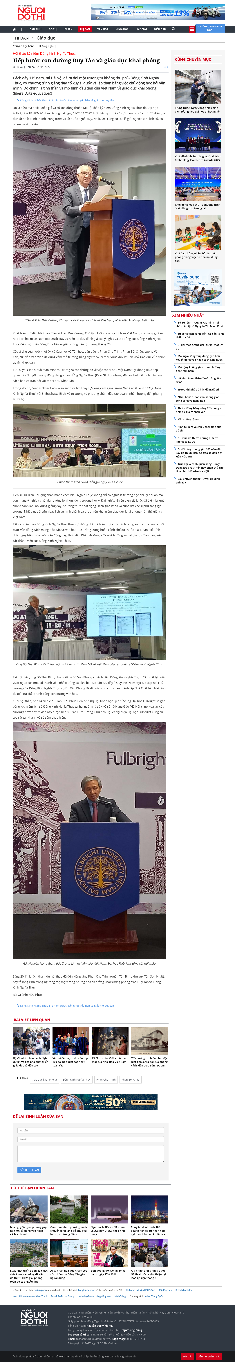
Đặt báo (187, 1356)
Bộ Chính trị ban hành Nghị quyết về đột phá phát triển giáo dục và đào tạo (30, 1061)
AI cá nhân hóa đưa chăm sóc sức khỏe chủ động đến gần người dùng (68, 1274)
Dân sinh (35, 29)
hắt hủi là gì (120, 1296)
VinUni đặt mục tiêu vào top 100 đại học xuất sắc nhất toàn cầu (70, 1061)
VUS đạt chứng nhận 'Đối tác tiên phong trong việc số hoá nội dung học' (196, 257)
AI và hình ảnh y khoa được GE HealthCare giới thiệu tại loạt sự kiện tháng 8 (148, 1274)
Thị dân (85, 29)
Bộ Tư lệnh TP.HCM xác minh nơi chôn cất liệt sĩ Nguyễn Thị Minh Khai (199, 324)
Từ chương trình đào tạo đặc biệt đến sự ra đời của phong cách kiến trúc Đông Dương (149, 1061)
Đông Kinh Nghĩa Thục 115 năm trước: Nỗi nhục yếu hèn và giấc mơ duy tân (67, 100)
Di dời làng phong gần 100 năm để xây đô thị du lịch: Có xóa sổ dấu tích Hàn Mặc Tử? (199, 452)
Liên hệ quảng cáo (209, 1356)
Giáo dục (45, 38)
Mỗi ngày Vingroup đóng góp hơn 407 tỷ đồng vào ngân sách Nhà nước (28, 1230)
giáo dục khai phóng (44, 1079)
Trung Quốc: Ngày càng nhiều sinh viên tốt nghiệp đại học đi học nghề (197, 109)
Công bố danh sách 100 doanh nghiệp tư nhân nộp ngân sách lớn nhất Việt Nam (149, 1230)
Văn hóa (102, 29)
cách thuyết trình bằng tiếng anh (94, 1296)
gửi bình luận (29, 1170)
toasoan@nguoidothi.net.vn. (93, 1339)
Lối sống (141, 29)
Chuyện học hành (24, 46)
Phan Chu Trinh (106, 1079)
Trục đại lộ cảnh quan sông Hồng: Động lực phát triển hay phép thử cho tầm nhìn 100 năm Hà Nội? (200, 467)
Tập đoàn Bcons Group (62, 1296)
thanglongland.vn (86, 1290)
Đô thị (53, 29)
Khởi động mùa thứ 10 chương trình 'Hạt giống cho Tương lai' (197, 206)
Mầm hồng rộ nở (188, 419)
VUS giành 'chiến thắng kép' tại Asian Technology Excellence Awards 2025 (198, 158)
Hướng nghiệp (48, 46)
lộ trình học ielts (184, 1290)
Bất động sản (165, 1290)
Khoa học (122, 29)
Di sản (68, 29)
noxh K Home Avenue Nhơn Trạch (30, 1296)
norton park (40, 1290)
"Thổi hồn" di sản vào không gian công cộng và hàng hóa (197, 398)
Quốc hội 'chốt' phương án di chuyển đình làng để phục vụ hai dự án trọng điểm (68, 1230)
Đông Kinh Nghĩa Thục (77, 1079)
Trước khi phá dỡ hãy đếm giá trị (198, 389)
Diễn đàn (160, 29)
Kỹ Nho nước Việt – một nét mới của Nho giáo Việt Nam (109, 1060)
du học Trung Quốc (153, 1296)
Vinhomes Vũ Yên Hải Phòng (140, 1290)
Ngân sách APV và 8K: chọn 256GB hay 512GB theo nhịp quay (108, 1230)
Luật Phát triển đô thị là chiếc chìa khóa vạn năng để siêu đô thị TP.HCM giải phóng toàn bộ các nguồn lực (29, 1276)
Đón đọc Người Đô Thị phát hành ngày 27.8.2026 (108, 1272)
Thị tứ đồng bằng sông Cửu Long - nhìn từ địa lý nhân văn (198, 410)
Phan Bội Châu (131, 1079)
